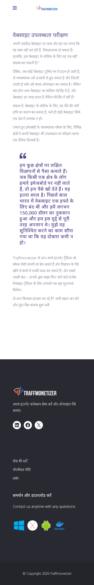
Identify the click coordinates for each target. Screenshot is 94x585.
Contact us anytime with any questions (44, 506)
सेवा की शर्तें (20, 460)
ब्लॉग (16, 478)
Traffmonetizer (61, 573)
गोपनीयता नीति (22, 469)
